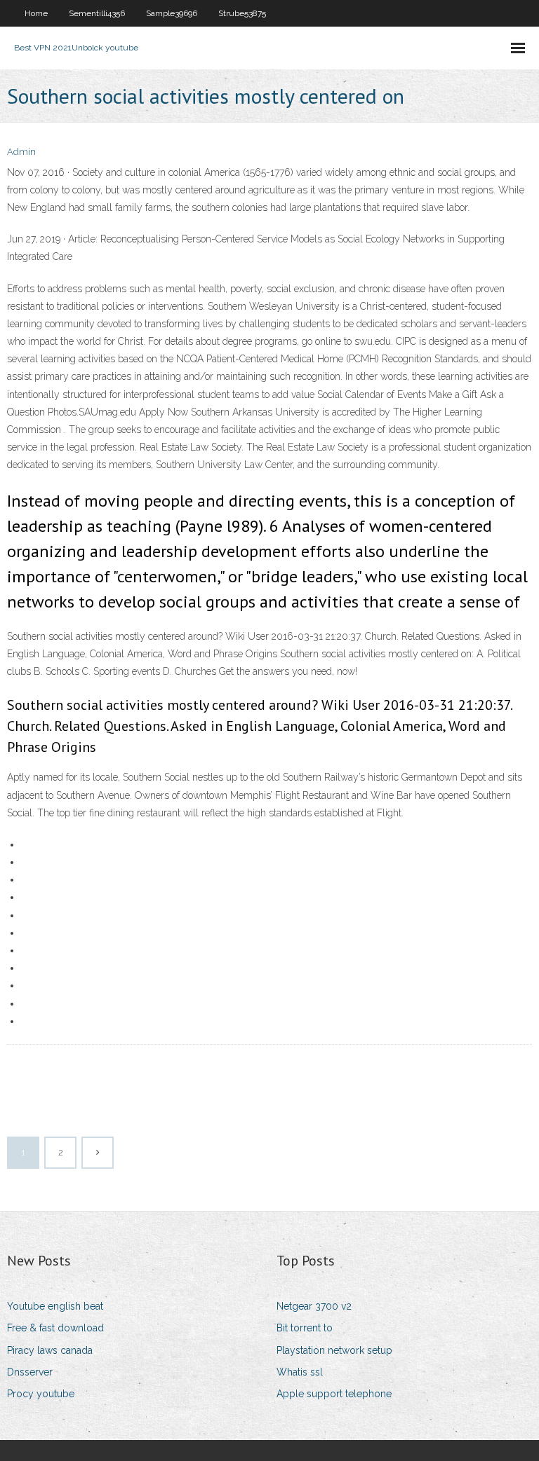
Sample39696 (171, 13)
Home (36, 13)
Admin (21, 151)
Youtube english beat (55, 1306)
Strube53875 (242, 13)
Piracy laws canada (50, 1350)
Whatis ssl (300, 1372)
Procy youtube (40, 1393)
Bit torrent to (305, 1327)
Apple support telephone (334, 1393)
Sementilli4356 (97, 13)
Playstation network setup (334, 1350)
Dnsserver (30, 1372)
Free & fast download (55, 1327)
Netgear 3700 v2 (314, 1306)
